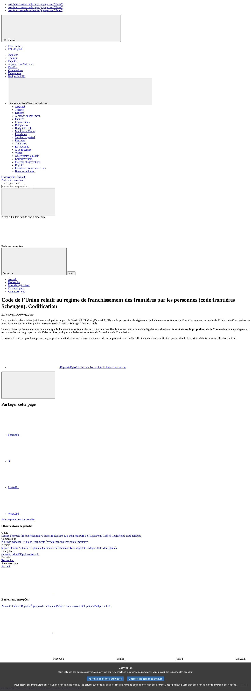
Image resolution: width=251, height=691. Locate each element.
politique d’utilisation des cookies (188, 684)
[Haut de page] (28, 385)
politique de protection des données (147, 684)
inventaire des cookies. (225, 684)
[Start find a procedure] (28, 201)
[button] (52, 592)
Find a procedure (10, 183)
